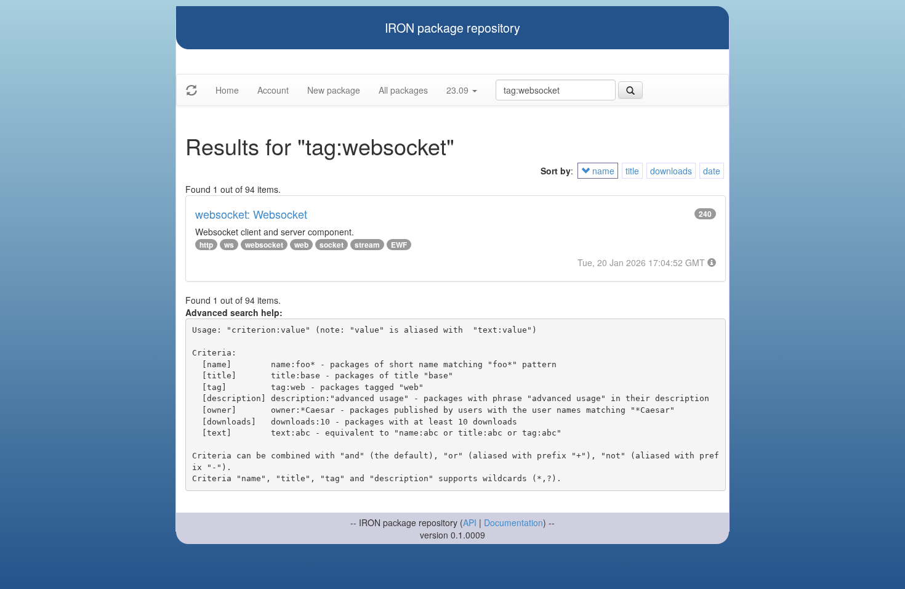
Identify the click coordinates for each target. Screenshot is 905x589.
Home (227, 90)
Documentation (513, 522)
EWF (399, 244)
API (470, 522)
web (301, 244)
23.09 (458, 90)
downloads (671, 171)
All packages (403, 90)
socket (332, 244)
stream (367, 244)
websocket (264, 244)
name (602, 171)
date (711, 171)
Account (273, 90)
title (632, 171)
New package (333, 90)
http (206, 244)
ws (229, 244)
